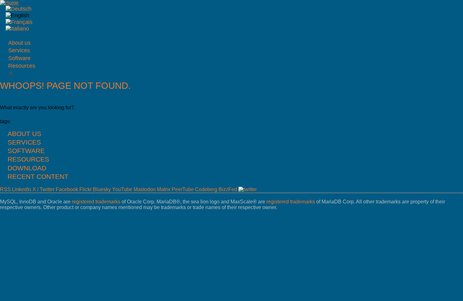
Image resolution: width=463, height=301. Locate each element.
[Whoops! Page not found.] (17, 15)
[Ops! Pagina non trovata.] (17, 29)
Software (19, 58)
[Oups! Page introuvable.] (19, 22)
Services (19, 50)
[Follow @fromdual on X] (247, 189)
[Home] (9, 2)
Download (27, 168)
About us (19, 43)
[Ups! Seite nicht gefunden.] (18, 9)
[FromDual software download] (11, 74)
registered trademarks (96, 201)
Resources (21, 66)
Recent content (38, 176)
